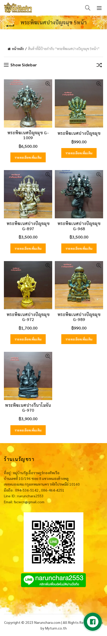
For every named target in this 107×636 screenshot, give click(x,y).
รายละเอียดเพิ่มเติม (28, 157)
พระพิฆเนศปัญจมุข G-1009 (28, 135)
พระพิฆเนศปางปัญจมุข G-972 (28, 317)
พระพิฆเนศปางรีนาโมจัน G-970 (28, 408)
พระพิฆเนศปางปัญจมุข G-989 (79, 317)
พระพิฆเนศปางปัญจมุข (79, 133)
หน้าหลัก (18, 48)
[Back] (10, 26)
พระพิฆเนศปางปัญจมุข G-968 (79, 226)
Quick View (47, 83)
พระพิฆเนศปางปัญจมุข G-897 (28, 226)
